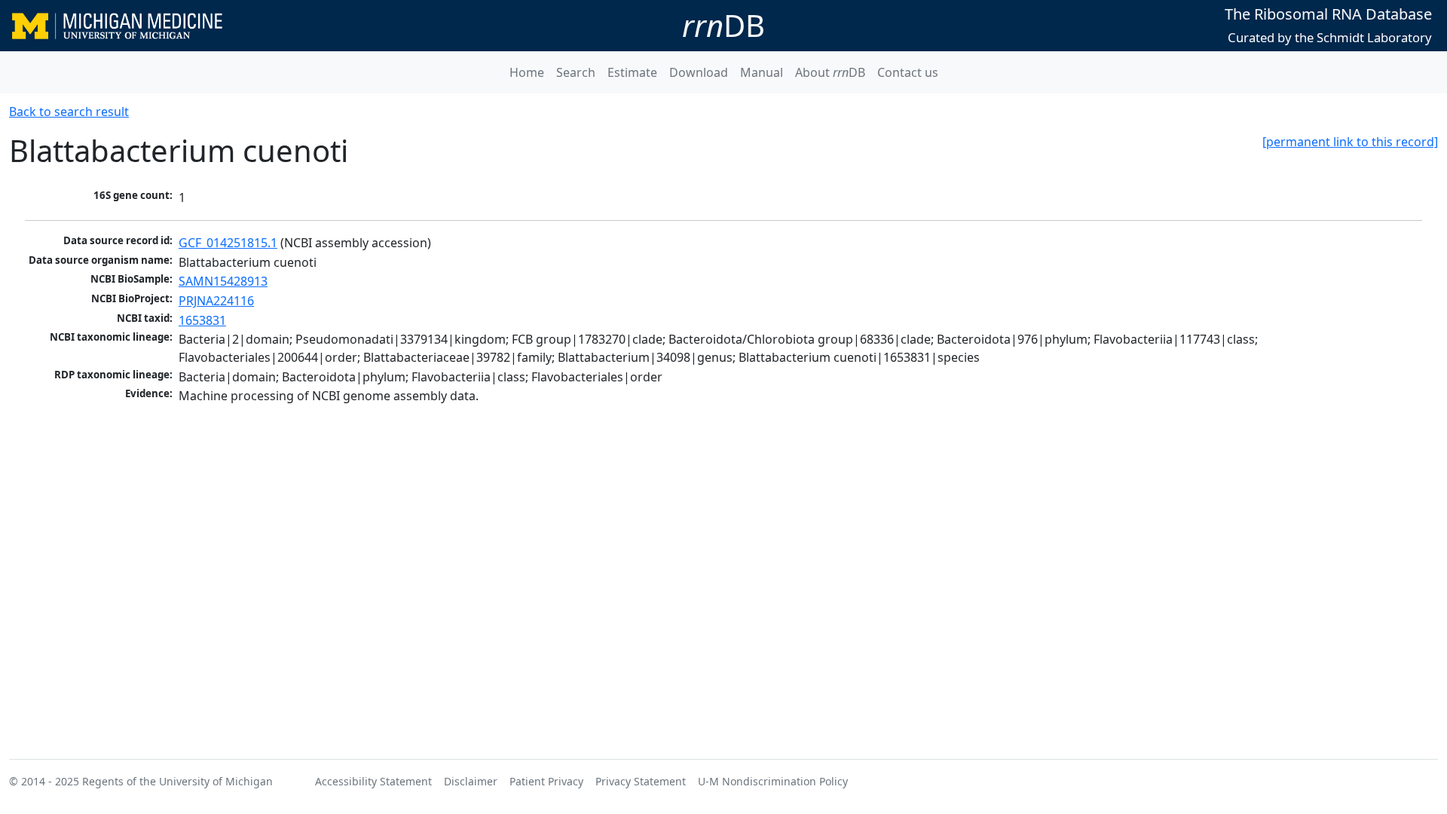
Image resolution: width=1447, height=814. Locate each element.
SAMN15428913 (223, 281)
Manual (761, 72)
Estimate (632, 72)
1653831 (202, 320)
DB (723, 25)
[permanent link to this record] (1350, 141)
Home (526, 72)
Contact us (907, 72)
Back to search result (69, 111)
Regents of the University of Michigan (177, 781)
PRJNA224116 (216, 300)
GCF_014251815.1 (228, 242)
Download (698, 72)
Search (575, 72)
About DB (830, 72)
